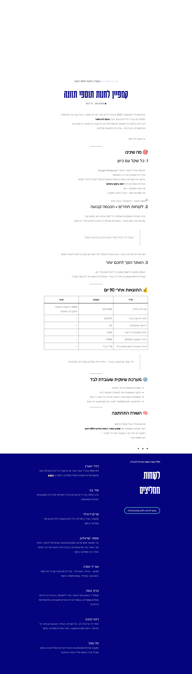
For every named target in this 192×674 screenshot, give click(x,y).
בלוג (104, 81)
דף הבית (113, 81)
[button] (147, 448)
